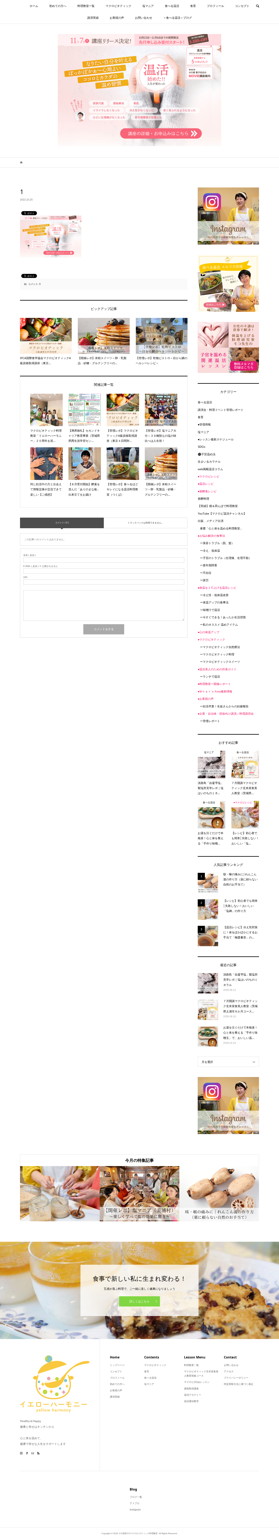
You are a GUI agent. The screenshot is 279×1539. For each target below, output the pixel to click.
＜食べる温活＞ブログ (177, 17)
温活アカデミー (192, 1394)
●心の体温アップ (208, 632)
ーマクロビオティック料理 (217, 654)
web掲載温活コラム (210, 469)
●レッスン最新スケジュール (216, 439)
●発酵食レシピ (207, 491)
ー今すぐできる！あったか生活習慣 (223, 617)
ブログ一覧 (136, 1497)
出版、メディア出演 (210, 521)
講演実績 (93, 17)
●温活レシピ (206, 483)
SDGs (201, 446)
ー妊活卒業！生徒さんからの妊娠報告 (224, 706)
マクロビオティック (118, 6)
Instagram (135, 1509)
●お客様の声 (206, 698)
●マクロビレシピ (208, 476)
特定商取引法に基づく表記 (238, 1384)
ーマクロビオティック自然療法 (220, 647)
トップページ (117, 1365)
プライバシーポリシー (236, 1377)
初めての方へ (57, 6)
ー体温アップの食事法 (214, 602)
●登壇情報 (204, 424)
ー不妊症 (205, 572)
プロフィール (215, 6)
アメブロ (135, 1503)
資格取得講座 (191, 1388)
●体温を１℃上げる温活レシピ (217, 587)
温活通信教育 (191, 1401)
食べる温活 (172, 6)
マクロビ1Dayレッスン (197, 1382)
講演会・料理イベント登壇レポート (220, 409)
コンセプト (242, 6)
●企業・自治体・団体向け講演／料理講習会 (226, 713)
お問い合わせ (143, 17)
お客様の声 (117, 17)
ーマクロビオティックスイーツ (220, 661)
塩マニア (148, 6)
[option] (60, 1193)
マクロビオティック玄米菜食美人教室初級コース (201, 1373)
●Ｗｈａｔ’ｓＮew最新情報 (215, 691)
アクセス (229, 1371)
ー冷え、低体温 (210, 550)
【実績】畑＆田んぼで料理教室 (218, 506)
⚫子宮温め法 (206, 454)
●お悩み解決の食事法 (211, 535)
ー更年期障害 (208, 565)
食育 (193, 6)
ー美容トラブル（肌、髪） (217, 543)
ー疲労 (204, 580)
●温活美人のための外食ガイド (217, 669)
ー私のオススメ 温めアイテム (219, 624)
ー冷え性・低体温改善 (214, 595)
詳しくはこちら (139, 1301)
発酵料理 (203, 498)
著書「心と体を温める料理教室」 (221, 528)
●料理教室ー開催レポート (214, 684)
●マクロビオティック (211, 639)
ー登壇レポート (210, 721)
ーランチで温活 (210, 676)
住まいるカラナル (209, 461)
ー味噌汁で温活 (210, 610)
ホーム (34, 6)
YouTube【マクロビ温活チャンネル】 (222, 513)
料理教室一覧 (86, 6)
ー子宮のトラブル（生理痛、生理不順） (225, 558)
